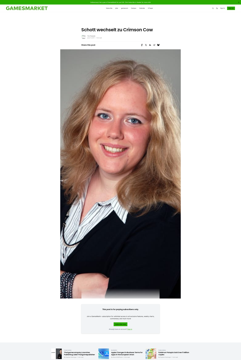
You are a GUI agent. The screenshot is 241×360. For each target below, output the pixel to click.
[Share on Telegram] (154, 45)
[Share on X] (146, 45)
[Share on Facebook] (142, 45)
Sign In (222, 8)
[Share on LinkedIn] (150, 45)
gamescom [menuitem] (124, 8)
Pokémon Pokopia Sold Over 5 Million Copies (173, 353)
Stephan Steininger (71, 357)
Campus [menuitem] (133, 8)
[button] (213, 8)
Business (114, 350)
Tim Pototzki (91, 36)
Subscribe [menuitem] (109, 8)
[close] (238, 2)
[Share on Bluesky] (158, 45)
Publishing (67, 350)
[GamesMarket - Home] (53, 8)
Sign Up (231, 8)
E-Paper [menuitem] (150, 8)
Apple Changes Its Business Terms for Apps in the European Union (127, 353)
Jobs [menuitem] (116, 8)
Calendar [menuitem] (142, 8)
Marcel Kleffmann (118, 357)
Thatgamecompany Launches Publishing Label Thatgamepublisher (79, 353)
